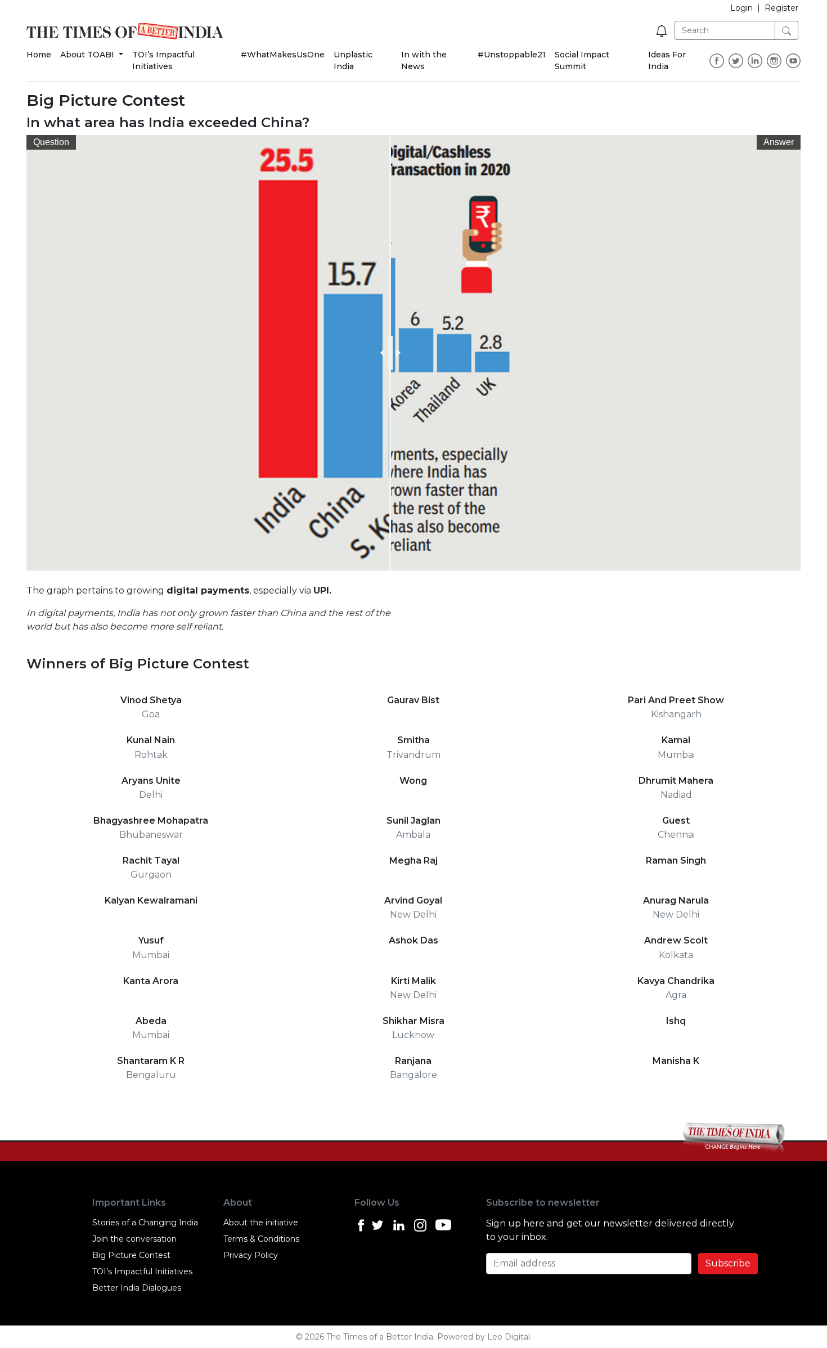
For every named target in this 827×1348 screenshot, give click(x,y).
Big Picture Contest (131, 1255)
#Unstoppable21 (512, 55)
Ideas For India (667, 60)
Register (781, 8)
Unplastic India (353, 60)
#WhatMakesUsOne (283, 55)
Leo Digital (508, 1337)
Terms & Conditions (261, 1239)
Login (741, 8)
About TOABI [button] (88, 55)
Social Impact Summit (582, 60)
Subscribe (727, 1263)
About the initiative (260, 1222)
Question (51, 142)
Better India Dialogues (136, 1288)
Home (38, 55)
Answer (778, 142)
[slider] (390, 353)
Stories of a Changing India (145, 1222)
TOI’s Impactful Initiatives (163, 60)
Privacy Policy (250, 1255)
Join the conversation (134, 1239)
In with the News (424, 60)
